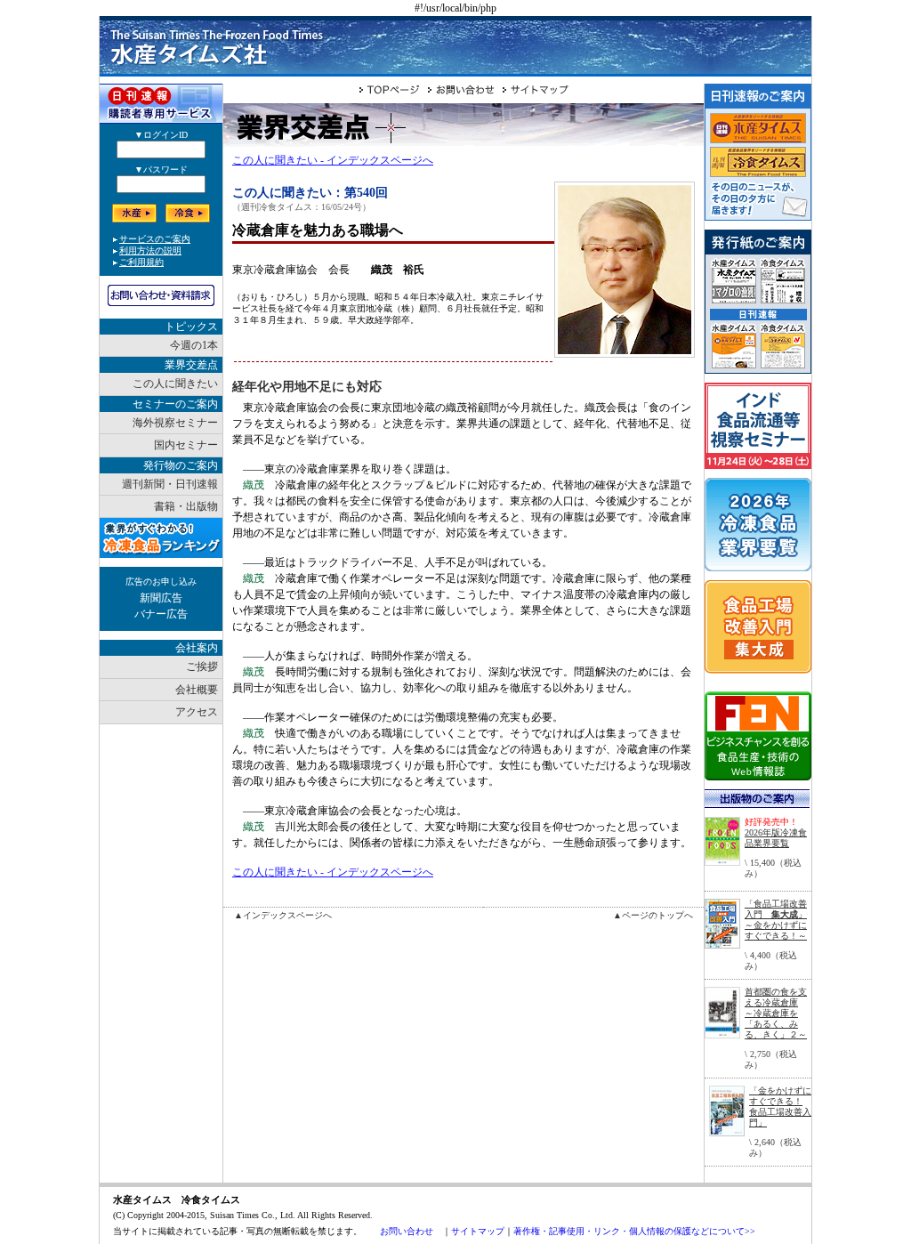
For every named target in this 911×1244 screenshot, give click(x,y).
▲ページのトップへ (653, 915)
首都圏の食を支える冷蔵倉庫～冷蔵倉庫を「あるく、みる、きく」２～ (776, 1013)
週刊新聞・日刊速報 (170, 484)
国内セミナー (186, 445)
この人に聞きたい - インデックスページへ (332, 160)
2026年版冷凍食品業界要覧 (776, 838)
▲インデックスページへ (283, 915)
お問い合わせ (406, 1231)
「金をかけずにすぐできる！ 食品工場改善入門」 (780, 1106)
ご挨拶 (202, 666)
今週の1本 (194, 345)
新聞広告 (161, 598)
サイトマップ (477, 1231)
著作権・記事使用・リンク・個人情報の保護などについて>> (634, 1231)
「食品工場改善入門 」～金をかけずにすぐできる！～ (776, 920)
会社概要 (196, 689)
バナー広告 (161, 614)
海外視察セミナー (175, 422)
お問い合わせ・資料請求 (161, 295)
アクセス (196, 712)
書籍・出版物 (186, 506)
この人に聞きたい (175, 383)
